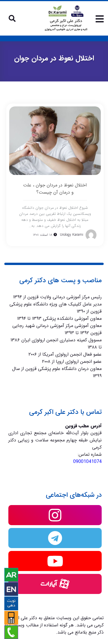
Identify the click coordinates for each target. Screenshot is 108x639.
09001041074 (87, 461)
